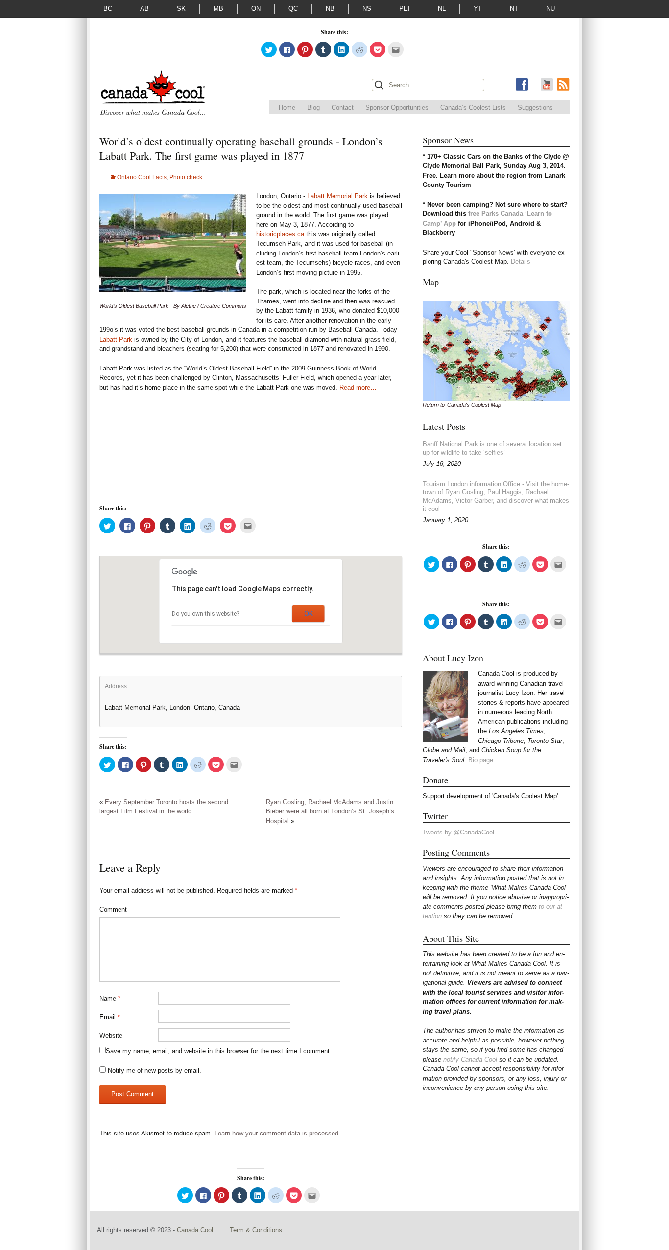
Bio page (480, 760)
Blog (313, 107)
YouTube (546, 84)
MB (218, 8)
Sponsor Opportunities (397, 107)
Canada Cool (196, 1230)
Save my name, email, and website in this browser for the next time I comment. (219, 1051)
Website (110, 1035)
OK (308, 614)
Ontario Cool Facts (142, 177)
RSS (563, 84)
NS (366, 8)
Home (287, 107)
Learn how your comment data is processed (276, 1133)
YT (478, 8)
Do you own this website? (205, 613)
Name (109, 998)
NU (550, 8)
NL (442, 8)
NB (330, 8)
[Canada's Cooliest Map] (496, 350)
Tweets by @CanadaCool (458, 832)
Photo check (185, 177)
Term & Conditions (256, 1230)
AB (144, 8)
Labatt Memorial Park (337, 196)
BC (107, 8)
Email (109, 1016)
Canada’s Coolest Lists (473, 107)
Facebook (522, 84)
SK (181, 8)
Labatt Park (115, 339)
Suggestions (535, 107)
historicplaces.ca (280, 234)
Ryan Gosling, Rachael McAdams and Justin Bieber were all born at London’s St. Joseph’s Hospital (330, 811)
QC (293, 8)
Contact (343, 107)
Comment (113, 909)
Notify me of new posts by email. (154, 1070)
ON (256, 8)
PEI (404, 8)
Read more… (358, 387)
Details (520, 261)
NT (514, 8)
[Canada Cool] (152, 95)
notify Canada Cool (470, 1059)
